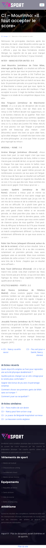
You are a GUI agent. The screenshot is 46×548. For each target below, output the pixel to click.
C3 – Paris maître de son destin (15, 408)
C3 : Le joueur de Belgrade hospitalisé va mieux (22, 415)
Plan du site (23, 546)
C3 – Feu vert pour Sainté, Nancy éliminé (34, 352)
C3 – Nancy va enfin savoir (12, 350)
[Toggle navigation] (41, 5)
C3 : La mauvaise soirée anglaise (15, 419)
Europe (6, 36)
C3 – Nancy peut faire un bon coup (16, 411)
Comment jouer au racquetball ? (15, 396)
